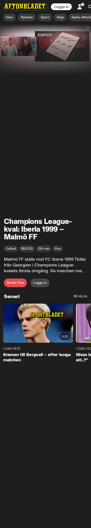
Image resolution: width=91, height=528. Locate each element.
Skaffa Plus (15, 283)
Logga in (61, 7)
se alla (80, 296)
